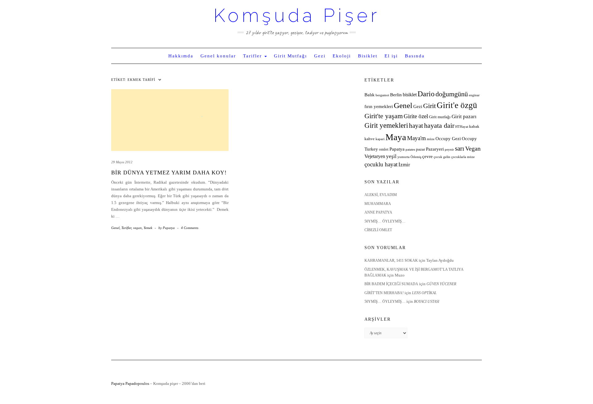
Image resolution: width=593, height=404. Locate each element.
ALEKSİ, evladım (380, 195)
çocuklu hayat (380, 164)
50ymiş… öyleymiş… (385, 221)
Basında (415, 55)
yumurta (403, 157)
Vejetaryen (374, 156)
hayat (416, 125)
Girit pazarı (464, 116)
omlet (384, 149)
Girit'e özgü (457, 105)
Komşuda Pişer (296, 15)
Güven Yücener (441, 284)
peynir (449, 149)
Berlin (396, 94)
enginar (474, 95)
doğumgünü (451, 94)
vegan (137, 228)
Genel (115, 228)
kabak (474, 126)
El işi (391, 55)
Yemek (148, 228)
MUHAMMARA (377, 204)
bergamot (382, 95)
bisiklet (410, 94)
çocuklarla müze (463, 157)
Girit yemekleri (386, 125)
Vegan (473, 148)
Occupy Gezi (448, 138)
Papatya (397, 149)
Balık (369, 94)
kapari (380, 139)
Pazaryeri (435, 149)
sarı (459, 148)
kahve (369, 139)
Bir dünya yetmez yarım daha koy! (169, 172)
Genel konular (218, 55)
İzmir (404, 165)
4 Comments (189, 228)
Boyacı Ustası (426, 301)
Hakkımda (180, 55)
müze (431, 139)
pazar (420, 149)
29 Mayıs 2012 (121, 162)
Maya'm (416, 138)
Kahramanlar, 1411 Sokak (391, 260)
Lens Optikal (424, 293)
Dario (426, 94)
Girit (429, 106)
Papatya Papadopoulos (130, 383)
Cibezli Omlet (378, 230)
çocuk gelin (442, 157)
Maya (395, 137)
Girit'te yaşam (383, 116)
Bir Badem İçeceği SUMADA (391, 284)
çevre (427, 156)
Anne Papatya (378, 212)
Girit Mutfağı (290, 55)
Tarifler (253, 55)
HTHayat (461, 126)
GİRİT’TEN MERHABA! (384, 293)
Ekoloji (342, 55)
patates (410, 149)
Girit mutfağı (440, 117)
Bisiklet (367, 55)
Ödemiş (415, 157)
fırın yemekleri (378, 106)
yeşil (391, 156)
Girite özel (416, 116)
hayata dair (439, 125)
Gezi (320, 55)
